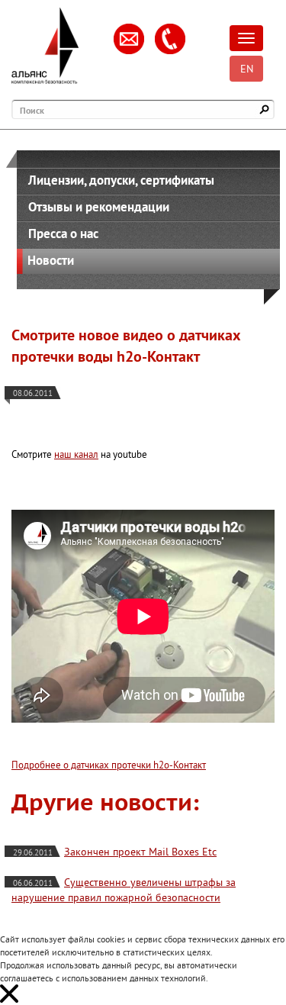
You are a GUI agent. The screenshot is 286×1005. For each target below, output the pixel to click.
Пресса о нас (63, 233)
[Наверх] (252, 971)
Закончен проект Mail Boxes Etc (140, 851)
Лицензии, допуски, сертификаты (121, 180)
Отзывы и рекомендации (98, 206)
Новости (50, 260)
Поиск (32, 110)
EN (246, 69)
